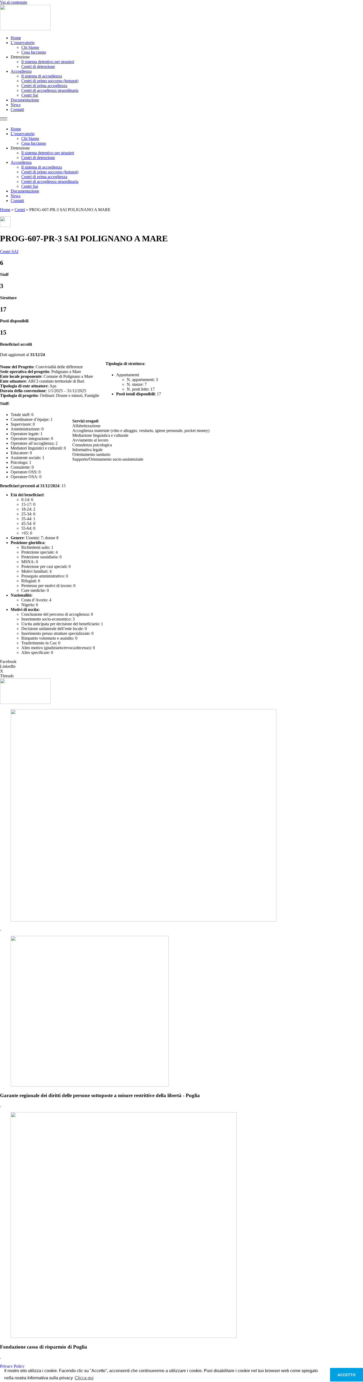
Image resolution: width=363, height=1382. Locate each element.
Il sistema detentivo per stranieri (47, 61)
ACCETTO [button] (346, 1375)
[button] (181, 119)
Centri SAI (9, 251)
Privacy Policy (12, 1366)
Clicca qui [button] (84, 1378)
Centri (20, 209)
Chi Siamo (30, 47)
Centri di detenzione (38, 66)
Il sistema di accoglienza (41, 76)
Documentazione (25, 100)
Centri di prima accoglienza (44, 85)
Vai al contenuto (13, 2)
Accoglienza (21, 71)
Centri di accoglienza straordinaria (49, 90)
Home (16, 38)
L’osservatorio (23, 42)
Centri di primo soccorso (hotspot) (49, 81)
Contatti (17, 109)
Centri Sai (29, 95)
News (15, 104)
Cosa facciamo (33, 52)
